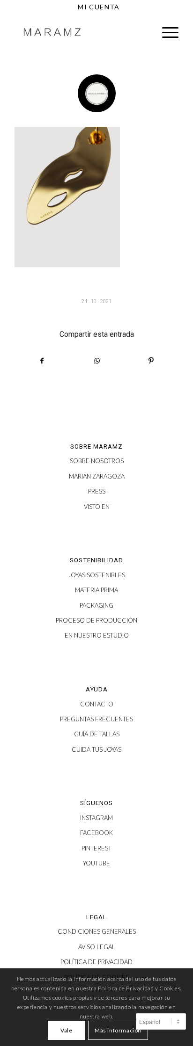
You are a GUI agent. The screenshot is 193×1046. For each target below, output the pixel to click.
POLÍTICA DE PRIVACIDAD (96, 962)
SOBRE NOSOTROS (97, 461)
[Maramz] (80, 32)
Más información (118, 1030)
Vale (66, 1030)
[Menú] (165, 32)
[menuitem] (99, 7)
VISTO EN (97, 506)
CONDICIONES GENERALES (97, 931)
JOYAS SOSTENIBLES (96, 575)
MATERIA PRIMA (96, 590)
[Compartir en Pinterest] (151, 360)
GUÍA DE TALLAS (96, 734)
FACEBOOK (96, 832)
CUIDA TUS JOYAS (96, 749)
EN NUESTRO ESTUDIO (97, 635)
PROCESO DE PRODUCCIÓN (96, 620)
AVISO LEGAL (96, 947)
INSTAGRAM (96, 817)
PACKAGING (96, 605)
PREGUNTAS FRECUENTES (96, 719)
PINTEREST (96, 848)
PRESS (96, 491)
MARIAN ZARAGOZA (97, 476)
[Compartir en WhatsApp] (97, 360)
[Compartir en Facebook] (42, 360)
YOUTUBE (96, 863)
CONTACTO (96, 704)
